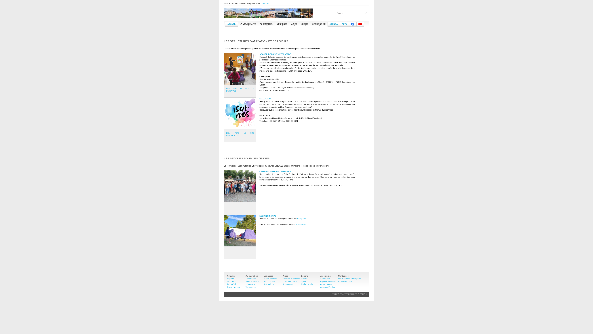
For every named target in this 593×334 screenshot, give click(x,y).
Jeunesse (282, 24)
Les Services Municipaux (349, 279)
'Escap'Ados (301, 224)
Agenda (334, 24)
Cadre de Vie (307, 284)
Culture (304, 279)
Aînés (294, 24)
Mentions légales (327, 287)
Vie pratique (251, 287)
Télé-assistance (290, 281)
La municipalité (248, 24)
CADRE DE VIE (319, 24)
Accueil (231, 24)
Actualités (231, 281)
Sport (303, 281)
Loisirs (304, 24)
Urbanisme (250, 284)
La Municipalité (345, 281)
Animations (269, 284)
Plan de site (325, 279)
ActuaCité (231, 284)
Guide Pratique (233, 287)
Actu (344, 24)
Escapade (301, 219)
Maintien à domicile (291, 279)
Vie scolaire (269, 281)
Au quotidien (266, 24)
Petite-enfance (270, 279)
